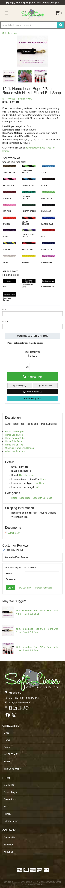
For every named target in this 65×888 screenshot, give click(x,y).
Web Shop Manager (33, 884)
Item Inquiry (21, 385)
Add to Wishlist (34, 391)
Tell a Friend (46, 385)
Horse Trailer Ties (14, 444)
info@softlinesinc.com (19, 702)
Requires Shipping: (21, 512)
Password (11, 579)
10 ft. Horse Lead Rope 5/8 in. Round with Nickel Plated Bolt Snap (37, 648)
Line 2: (5, 321)
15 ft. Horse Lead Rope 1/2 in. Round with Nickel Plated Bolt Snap (37, 630)
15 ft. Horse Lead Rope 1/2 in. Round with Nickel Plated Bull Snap (37, 612)
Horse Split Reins (13, 441)
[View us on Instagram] (14, 715)
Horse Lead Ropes (14, 431)
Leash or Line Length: (23, 487)
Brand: (15, 474)
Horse (43, 479)
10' (37, 487)
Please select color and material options (25, 342)
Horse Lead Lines (14, 434)
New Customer (25, 587)
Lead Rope (38, 483)
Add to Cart (35, 377)
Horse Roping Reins (15, 438)
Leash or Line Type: (22, 483)
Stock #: (15, 470)
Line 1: (5, 309)
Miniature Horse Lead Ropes (19, 447)
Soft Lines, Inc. (26, 474)
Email (9, 573)
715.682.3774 (16, 692)
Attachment (14, 532)
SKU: (14, 466)
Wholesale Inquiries (15, 451)
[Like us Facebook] (8, 715)
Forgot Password (43, 587)
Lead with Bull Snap (42, 497)
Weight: (15, 516)
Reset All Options (32, 398)
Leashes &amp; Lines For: (25, 479)
